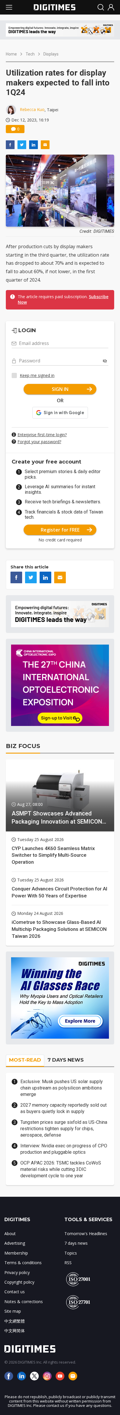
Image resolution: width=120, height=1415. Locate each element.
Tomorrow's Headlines (85, 1233)
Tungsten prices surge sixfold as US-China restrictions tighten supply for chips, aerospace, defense (63, 1128)
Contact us (14, 1291)
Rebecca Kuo (32, 109)
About (10, 1233)
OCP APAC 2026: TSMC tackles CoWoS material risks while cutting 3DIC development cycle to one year (60, 1169)
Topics (70, 1253)
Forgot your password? (39, 441)
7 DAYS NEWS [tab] (65, 1060)
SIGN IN (60, 389)
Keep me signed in (37, 375)
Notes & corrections (23, 1301)
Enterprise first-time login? (42, 434)
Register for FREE (60, 530)
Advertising (14, 1243)
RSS (68, 1262)
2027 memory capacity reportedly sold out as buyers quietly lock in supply (63, 1108)
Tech (30, 54)
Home (11, 54)
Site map (12, 1311)
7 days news (76, 1243)
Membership (16, 1253)
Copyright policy (19, 1282)
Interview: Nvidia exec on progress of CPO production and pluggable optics (63, 1149)
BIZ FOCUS (23, 746)
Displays (51, 54)
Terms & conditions (23, 1262)
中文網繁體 (14, 1321)
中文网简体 (14, 1330)
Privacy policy (17, 1272)
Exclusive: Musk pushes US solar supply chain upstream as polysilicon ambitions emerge (61, 1088)
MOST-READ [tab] (25, 1060)
